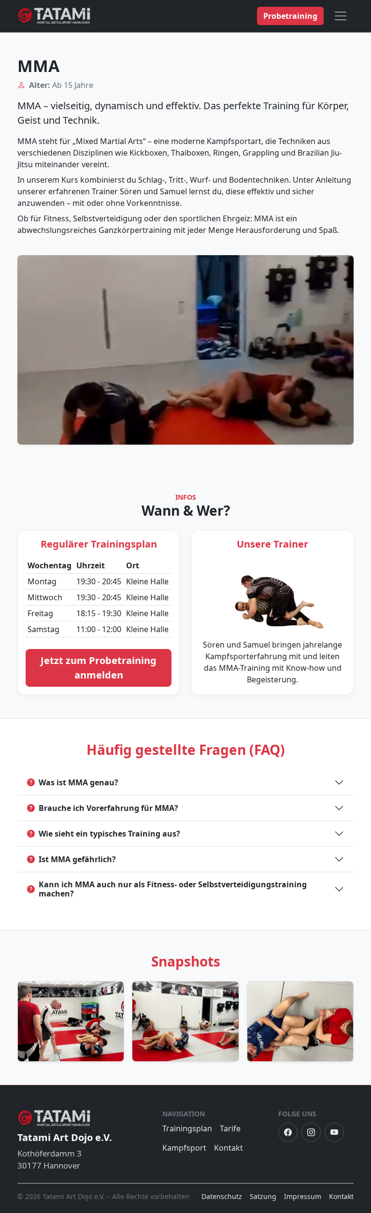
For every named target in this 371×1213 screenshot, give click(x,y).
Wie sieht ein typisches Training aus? (109, 833)
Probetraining (290, 16)
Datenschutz (221, 1196)
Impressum (302, 1196)
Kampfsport (184, 1147)
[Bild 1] (70, 1021)
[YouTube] (334, 1132)
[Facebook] (288, 1132)
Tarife (230, 1128)
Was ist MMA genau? (78, 782)
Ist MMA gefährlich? (77, 859)
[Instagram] (311, 1132)
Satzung (263, 1196)
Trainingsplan (187, 1128)
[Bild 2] (185, 1021)
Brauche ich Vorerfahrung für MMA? (108, 808)
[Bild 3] (300, 1021)
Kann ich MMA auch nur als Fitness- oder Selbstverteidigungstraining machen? (173, 889)
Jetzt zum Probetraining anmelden (99, 667)
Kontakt (228, 1147)
